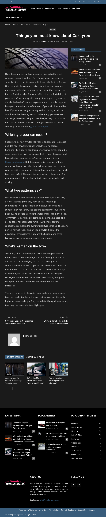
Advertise (97, 2)
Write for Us (88, 2)
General (15, 24)
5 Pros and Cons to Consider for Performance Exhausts (19, 322)
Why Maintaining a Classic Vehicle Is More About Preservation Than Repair (89, 72)
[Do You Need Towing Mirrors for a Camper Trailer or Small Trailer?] (36, 369)
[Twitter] (11, 2)
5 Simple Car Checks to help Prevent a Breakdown (56, 322)
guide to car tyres (39, 126)
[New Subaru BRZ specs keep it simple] (41, 424)
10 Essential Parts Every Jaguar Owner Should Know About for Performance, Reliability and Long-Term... (89, 102)
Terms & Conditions (68, 510)
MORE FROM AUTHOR (35, 357)
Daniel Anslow (43, 491)
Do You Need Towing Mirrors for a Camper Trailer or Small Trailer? (35, 380)
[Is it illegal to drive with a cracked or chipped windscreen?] (41, 446)
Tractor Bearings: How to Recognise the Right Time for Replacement (89, 118)
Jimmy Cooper (41, 41)
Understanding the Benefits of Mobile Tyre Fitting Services (13, 380)
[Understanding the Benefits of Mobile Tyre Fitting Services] (14, 369)
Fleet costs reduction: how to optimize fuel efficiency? (57, 380)
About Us (78, 2)
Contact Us (82, 510)
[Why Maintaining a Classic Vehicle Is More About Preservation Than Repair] (74, 71)
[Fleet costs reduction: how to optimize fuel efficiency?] (58, 369)
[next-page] (11, 388)
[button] (98, 7)
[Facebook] (7, 2)
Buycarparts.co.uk (14, 161)
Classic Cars (63, 8)
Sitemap (92, 510)
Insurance (49, 8)
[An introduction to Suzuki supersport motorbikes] (41, 435)
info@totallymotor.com (49, 500)
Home (70, 2)
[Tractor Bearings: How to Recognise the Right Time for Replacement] (74, 117)
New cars (76, 8)
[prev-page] (6, 388)
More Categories (13, 17)
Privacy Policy (54, 510)
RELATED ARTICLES (15, 357)
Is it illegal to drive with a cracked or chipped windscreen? (56, 447)
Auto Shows (36, 8)
